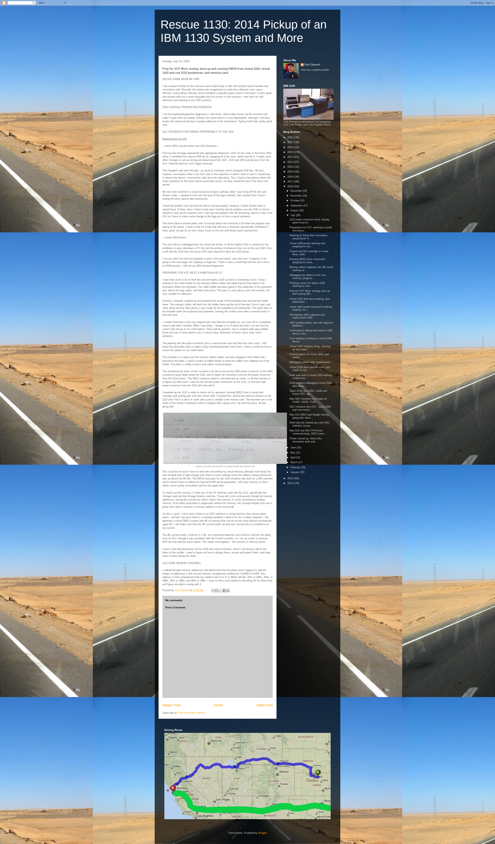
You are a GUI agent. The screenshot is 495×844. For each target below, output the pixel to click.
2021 (290, 162)
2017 (290, 181)
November (296, 195)
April (293, 457)
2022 (290, 156)
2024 (290, 147)
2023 (290, 152)
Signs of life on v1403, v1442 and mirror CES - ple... (308, 392)
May (293, 452)
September (296, 205)
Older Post (264, 705)
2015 (290, 478)
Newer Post (171, 705)
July (293, 215)
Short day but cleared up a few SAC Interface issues (309, 424)
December (296, 190)
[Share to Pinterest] (228, 590)
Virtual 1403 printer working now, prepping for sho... (307, 245)
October (295, 200)
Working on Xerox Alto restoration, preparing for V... (308, 237)
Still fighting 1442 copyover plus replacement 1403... (307, 316)
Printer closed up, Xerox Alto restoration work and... (305, 440)
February (295, 467)
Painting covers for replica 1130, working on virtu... (307, 285)
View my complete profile (315, 69)
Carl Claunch (312, 64)
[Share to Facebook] (224, 590)
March (294, 462)
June (293, 447)
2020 (290, 166)
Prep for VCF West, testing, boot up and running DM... (309, 292)
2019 (290, 171)
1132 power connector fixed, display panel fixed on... (309, 221)
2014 (290, 483)
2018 (290, 176)
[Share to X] (221, 590)
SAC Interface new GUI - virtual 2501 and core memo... (310, 408)
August (294, 210)
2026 (290, 137)
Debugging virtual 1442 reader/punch (309, 362)
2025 (290, 142)
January (295, 472)
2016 (290, 186)
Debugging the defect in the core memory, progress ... (307, 277)
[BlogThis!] (217, 590)
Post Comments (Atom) (191, 712)
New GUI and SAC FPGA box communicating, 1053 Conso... (308, 432)
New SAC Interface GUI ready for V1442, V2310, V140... (308, 400)
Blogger (262, 832)
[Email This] (213, 590)
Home (218, 705)
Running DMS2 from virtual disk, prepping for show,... (307, 261)
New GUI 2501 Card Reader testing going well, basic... (309, 416)
